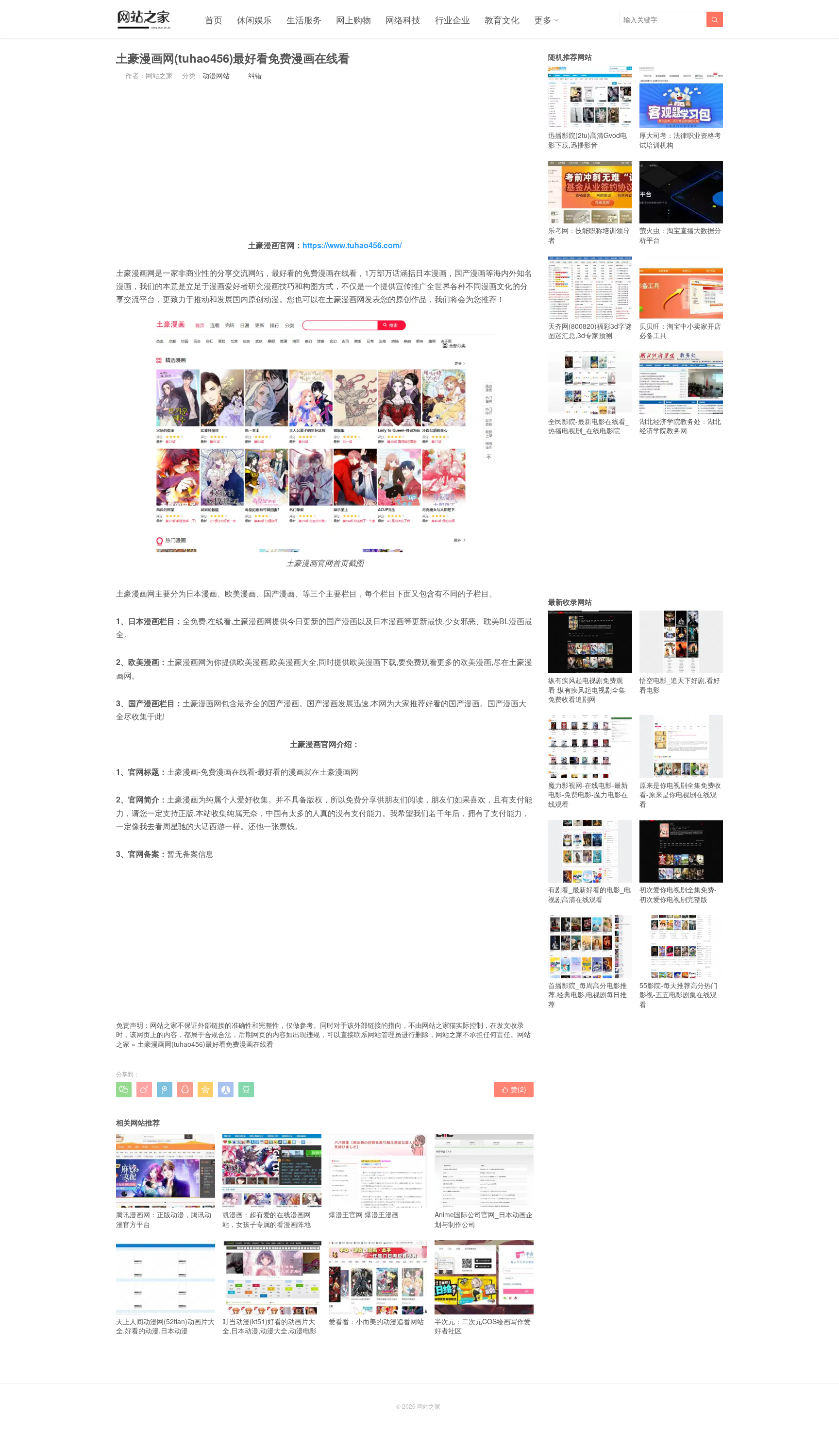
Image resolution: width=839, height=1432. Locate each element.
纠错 (255, 75)
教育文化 (502, 19)
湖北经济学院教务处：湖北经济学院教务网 (680, 425)
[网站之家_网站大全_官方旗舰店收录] (143, 19)
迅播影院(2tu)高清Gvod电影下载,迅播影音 (587, 140)
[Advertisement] (325, 159)
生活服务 (303, 19)
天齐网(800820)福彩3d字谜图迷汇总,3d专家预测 (590, 330)
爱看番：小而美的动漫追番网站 (376, 1321)
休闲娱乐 (254, 19)
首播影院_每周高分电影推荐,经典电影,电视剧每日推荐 (587, 994)
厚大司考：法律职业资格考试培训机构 (680, 140)
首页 (213, 19)
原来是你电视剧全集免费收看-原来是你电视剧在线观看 (680, 794)
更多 (543, 19)
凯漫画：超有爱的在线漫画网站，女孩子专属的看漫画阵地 (266, 1219)
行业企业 (452, 19)
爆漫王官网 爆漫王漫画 (364, 1214)
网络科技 (403, 19)
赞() (514, 1089)
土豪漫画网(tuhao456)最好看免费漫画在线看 (205, 1044)
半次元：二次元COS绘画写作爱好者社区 (483, 1325)
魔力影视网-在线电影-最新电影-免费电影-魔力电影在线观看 (588, 794)
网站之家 (428, 1406)
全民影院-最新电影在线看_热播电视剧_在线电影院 (588, 425)
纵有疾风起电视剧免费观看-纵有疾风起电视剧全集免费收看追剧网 (586, 689)
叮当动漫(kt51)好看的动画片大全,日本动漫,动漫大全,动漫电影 (269, 1325)
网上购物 (353, 19)
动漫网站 (216, 75)
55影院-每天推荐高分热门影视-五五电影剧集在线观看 (678, 994)
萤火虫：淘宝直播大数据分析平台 (680, 235)
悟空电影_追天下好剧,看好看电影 (679, 685)
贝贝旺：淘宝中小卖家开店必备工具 (680, 330)
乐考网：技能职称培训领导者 (589, 235)
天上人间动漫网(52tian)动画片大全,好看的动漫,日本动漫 (165, 1325)
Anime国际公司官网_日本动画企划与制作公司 (484, 1219)
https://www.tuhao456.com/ (352, 245)
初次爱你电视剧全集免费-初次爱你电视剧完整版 (678, 894)
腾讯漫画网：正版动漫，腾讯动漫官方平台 (163, 1219)
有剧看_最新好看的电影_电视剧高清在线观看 (589, 894)
